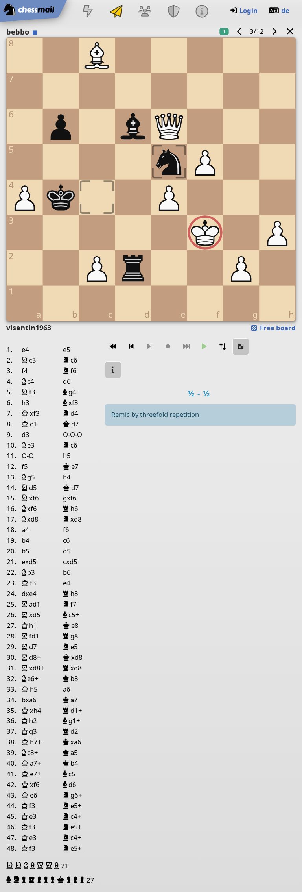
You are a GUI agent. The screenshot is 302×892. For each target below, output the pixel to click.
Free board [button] (277, 327)
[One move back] (131, 346)
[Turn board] (222, 346)
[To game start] (113, 346)
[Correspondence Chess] (116, 12)
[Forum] (145, 12)
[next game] (274, 31)
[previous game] (239, 31)
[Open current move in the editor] (240, 346)
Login (248, 10)
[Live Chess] (88, 12)
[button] (10, 866)
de (285, 10)
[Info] (202, 12)
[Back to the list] (290, 31)
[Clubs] (173, 12)
